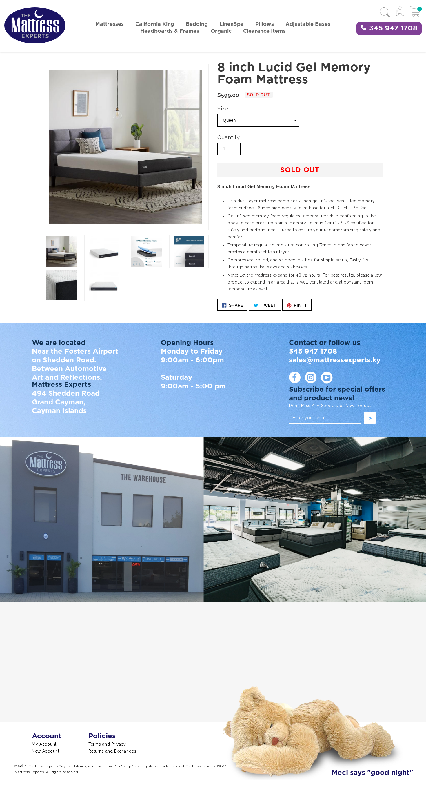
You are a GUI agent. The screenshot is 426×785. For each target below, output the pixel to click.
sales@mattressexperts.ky (335, 360)
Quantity (228, 137)
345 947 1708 (393, 28)
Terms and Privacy (107, 744)
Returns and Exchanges (112, 751)
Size (222, 109)
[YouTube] (326, 377)
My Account (44, 744)
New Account (45, 751)
